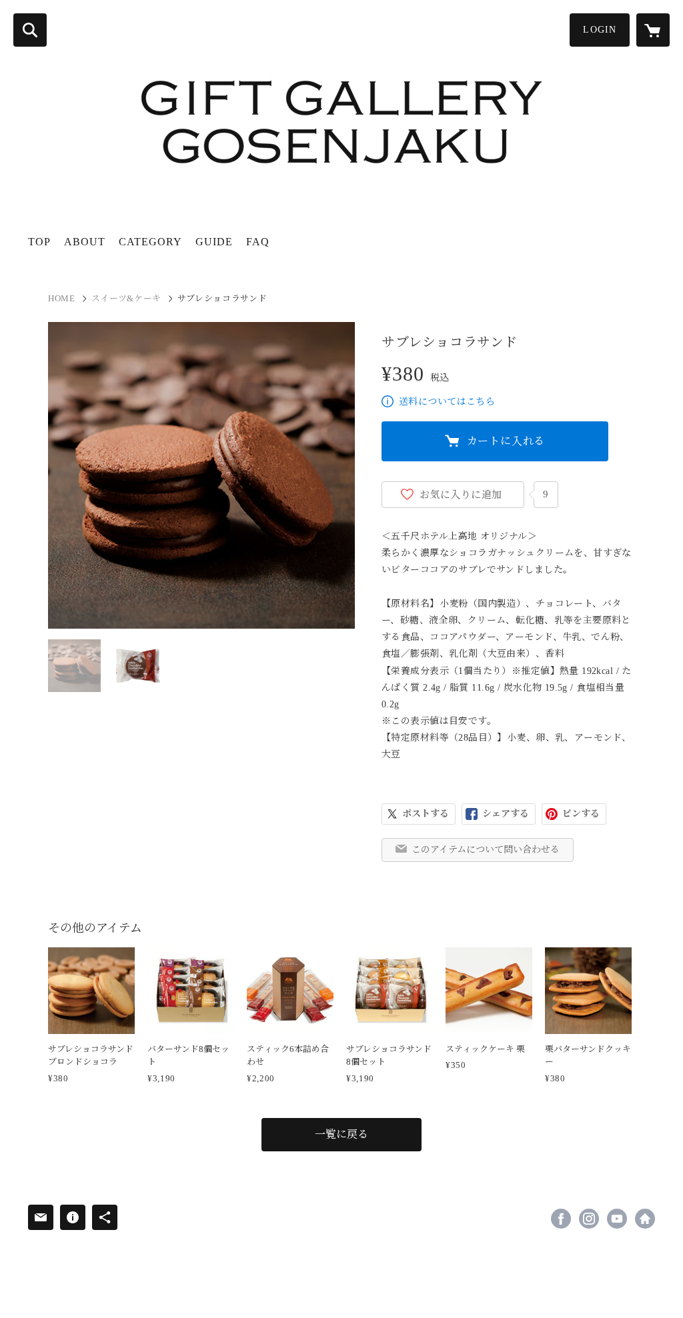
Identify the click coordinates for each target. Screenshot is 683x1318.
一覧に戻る (341, 1134)
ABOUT (84, 241)
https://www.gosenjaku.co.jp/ (645, 1219)
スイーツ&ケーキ (126, 298)
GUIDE (214, 241)
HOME (61, 298)
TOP (39, 241)
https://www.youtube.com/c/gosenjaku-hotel (617, 1219)
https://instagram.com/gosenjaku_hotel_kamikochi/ (589, 1219)
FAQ (257, 241)
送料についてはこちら (447, 402)
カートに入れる (506, 441)
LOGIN (599, 30)
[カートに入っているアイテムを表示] (653, 30)
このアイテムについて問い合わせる (486, 850)
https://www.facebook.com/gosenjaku (561, 1219)
